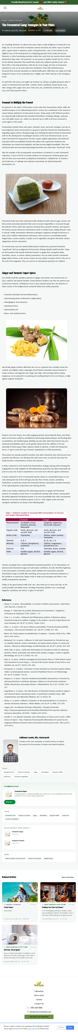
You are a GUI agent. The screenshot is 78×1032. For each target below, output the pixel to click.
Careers (39, 1000)
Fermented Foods (9, 772)
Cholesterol (7, 776)
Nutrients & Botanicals (15, 20)
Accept (70, 1027)
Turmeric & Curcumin (24, 772)
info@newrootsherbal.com (40, 1012)
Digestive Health (58, 772)
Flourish (4, 20)
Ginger (35, 772)
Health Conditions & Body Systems (15, 858)
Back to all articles (68, 877)
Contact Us (39, 1004)
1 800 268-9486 (36, 1008)
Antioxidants (45, 772)
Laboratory (39, 991)
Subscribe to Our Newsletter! (39, 1017)
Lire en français (60, 30)
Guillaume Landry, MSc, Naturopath (15, 30)
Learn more (31, 1028)
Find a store (39, 995)
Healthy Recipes (48, 858)
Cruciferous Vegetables (21, 776)
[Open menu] (5, 8)
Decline (61, 1027)
